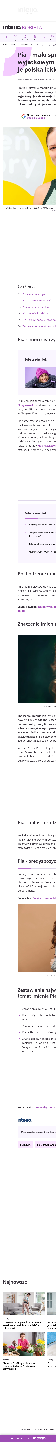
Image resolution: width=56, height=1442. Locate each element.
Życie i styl (24, 45)
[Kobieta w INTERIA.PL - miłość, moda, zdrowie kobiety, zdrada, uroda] (32, 27)
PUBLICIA (25, 1144)
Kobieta (14, 45)
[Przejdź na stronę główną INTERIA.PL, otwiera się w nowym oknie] (12, 27)
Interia (5, 45)
